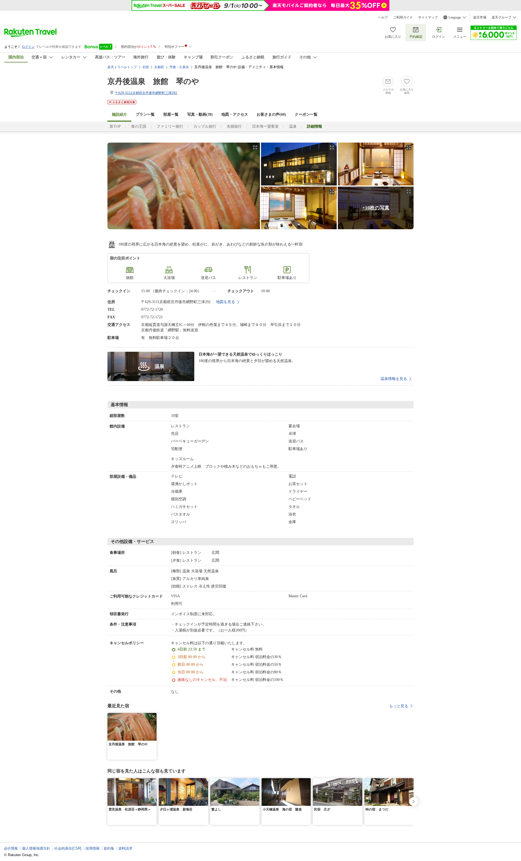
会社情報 (11, 848)
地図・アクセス (234, 114)
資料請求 (125, 848)
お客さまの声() (271, 114)
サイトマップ (428, 17)
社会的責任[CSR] (67, 848)
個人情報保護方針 (36, 848)
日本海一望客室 (265, 126)
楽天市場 (479, 17)
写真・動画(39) (200, 114)
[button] (153, 716)
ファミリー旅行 (170, 126)
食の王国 (138, 126)
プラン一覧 (145, 114)
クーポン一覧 (306, 114)
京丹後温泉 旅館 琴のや (153, 81)
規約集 (109, 848)
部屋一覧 (171, 114)
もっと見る (398, 706)
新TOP (115, 126)
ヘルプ (383, 17)
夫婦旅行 (234, 126)
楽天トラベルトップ (122, 67)
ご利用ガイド (403, 17)
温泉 (293, 126)
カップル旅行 (204, 126)
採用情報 (92, 848)
